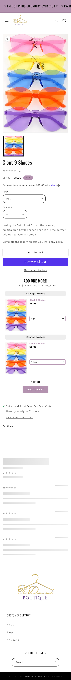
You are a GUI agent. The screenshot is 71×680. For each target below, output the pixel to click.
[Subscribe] (55, 662)
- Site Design (54, 676)
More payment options (35, 270)
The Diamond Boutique (32, 676)
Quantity (7, 207)
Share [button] (10, 426)
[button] (7, 20)
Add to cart (35, 389)
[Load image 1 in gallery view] (13, 146)
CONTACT (13, 640)
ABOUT (11, 624)
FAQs (10, 632)
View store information (19, 416)
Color (5, 191)
